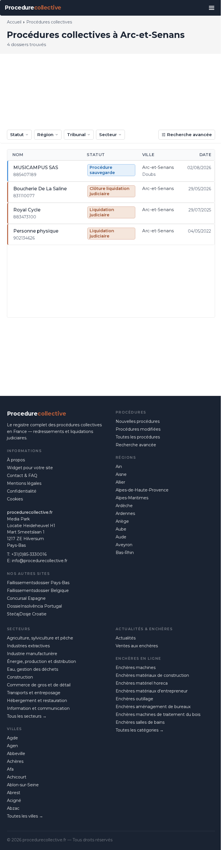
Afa (10, 769)
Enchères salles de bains (140, 722)
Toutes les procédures (138, 437)
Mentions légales (24, 483)
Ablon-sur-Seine (23, 784)
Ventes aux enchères (137, 645)
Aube (121, 529)
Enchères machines (136, 667)
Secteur (108, 134)
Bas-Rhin (125, 552)
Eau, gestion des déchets (32, 669)
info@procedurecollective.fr (39, 560)
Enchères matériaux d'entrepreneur (152, 691)
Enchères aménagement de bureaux (153, 706)
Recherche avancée (189, 134)
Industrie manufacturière (32, 653)
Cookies (15, 499)
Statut (17, 134)
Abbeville (16, 753)
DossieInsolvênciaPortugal (34, 606)
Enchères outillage (134, 698)
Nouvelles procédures (138, 421)
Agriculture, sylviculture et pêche (40, 638)
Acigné (14, 800)
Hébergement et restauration (37, 700)
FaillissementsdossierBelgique (38, 590)
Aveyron (124, 544)
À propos (16, 460)
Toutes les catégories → (140, 730)
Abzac (13, 808)
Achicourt (16, 777)
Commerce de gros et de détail (39, 685)
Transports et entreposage (33, 692)
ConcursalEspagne (26, 598)
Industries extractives (28, 645)
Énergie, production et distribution (41, 661)
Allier (120, 482)
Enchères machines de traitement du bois (158, 714)
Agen (12, 745)
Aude (121, 537)
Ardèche (124, 505)
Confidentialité (21, 491)
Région (45, 134)
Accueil (14, 22)
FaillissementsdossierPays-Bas (38, 582)
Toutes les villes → (25, 816)
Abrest (13, 792)
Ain (119, 466)
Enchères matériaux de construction (152, 675)
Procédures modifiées (138, 429)
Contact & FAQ (22, 475)
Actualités (126, 638)
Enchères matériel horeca (142, 683)
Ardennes (125, 513)
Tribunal (76, 134)
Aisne (121, 474)
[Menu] (211, 8)
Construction (20, 677)
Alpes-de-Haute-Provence (142, 490)
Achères (15, 761)
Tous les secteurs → (27, 716)
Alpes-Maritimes (132, 497)
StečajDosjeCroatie (27, 614)
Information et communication (38, 708)
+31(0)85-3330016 (29, 554)
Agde (12, 738)
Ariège (122, 521)
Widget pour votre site (30, 467)
